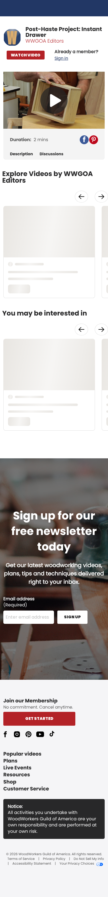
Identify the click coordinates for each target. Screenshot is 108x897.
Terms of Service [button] (21, 859)
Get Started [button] (39, 718)
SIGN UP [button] (72, 617)
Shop (9, 782)
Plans (10, 761)
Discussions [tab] (51, 154)
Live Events (17, 767)
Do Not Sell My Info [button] (89, 859)
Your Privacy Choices (77, 864)
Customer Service (26, 788)
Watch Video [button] (25, 55)
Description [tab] (21, 154)
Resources (16, 774)
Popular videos (22, 754)
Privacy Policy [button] (54, 859)
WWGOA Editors (44, 41)
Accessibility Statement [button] (31, 864)
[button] (76, 55)
